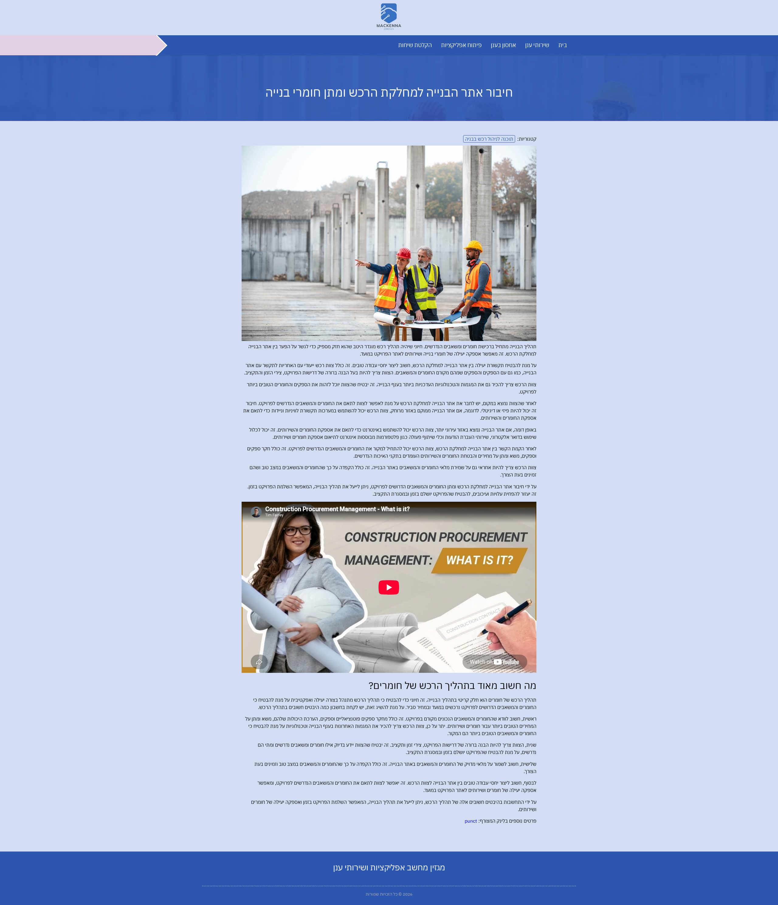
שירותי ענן (537, 45)
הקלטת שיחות (415, 45)
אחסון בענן (503, 45)
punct (471, 821)
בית (562, 45)
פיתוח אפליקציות (461, 45)
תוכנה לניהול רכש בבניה (489, 139)
